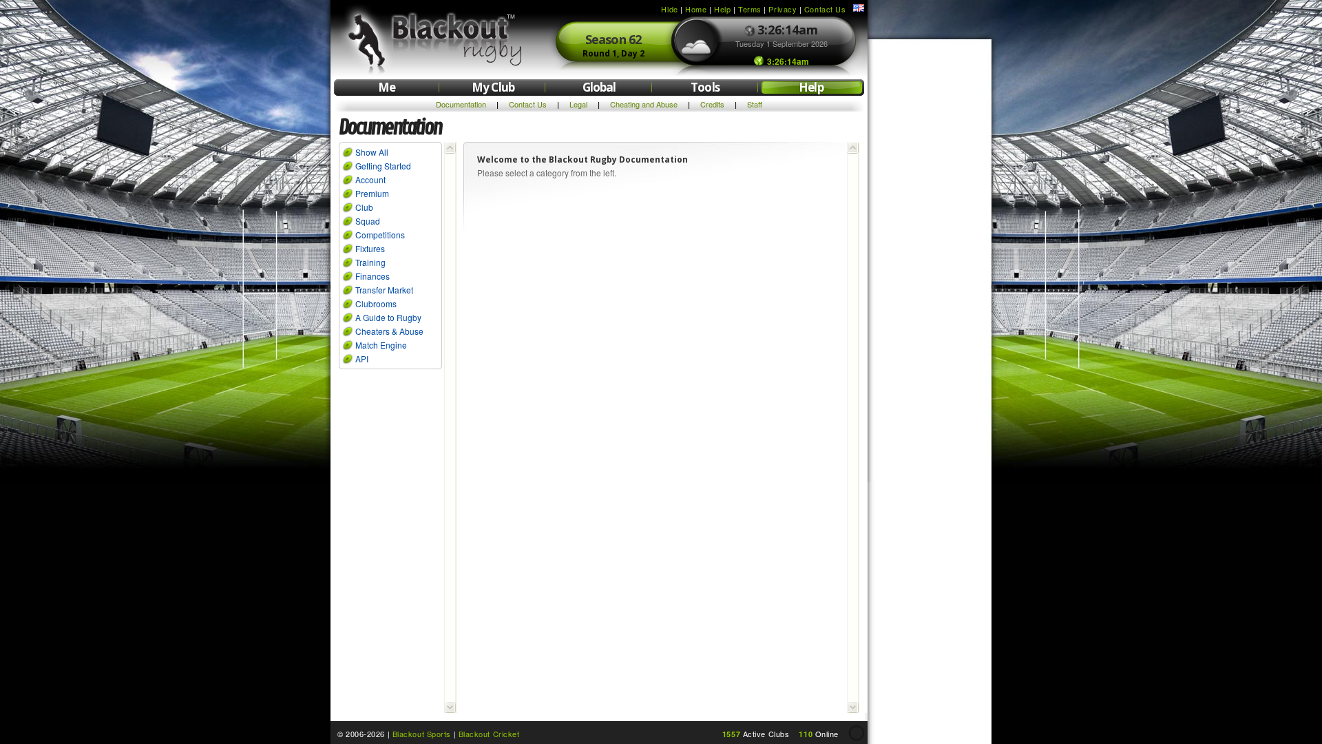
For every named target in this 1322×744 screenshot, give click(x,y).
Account (370, 179)
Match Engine (381, 345)
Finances (372, 276)
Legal (578, 104)
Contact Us (825, 8)
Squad (367, 221)
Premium (372, 193)
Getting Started (383, 166)
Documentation (461, 104)
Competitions (380, 234)
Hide (669, 8)
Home (695, 8)
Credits (712, 104)
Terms (750, 8)
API (361, 358)
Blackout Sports (421, 733)
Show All (371, 152)
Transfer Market (384, 290)
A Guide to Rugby (388, 317)
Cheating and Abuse (644, 104)
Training (370, 262)
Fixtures (370, 248)
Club (364, 207)
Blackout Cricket (489, 733)
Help (722, 8)
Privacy (782, 8)
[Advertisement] (929, 253)
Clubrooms (376, 303)
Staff (754, 104)
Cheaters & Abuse (389, 331)
